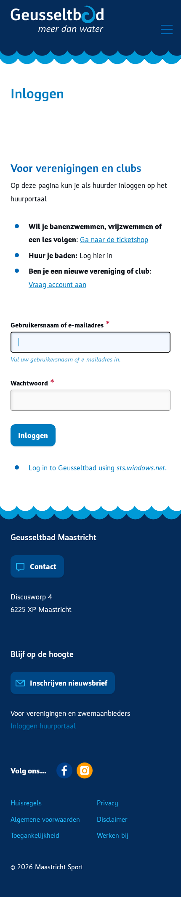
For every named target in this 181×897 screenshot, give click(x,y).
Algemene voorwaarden (45, 819)
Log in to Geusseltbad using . (98, 467)
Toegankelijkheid (35, 835)
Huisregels (26, 802)
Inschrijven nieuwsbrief (67, 683)
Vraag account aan (57, 284)
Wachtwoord (29, 383)
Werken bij (112, 835)
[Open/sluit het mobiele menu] (167, 29)
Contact (42, 566)
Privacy (107, 802)
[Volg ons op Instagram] (85, 770)
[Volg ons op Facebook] (64, 770)
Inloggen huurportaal (43, 726)
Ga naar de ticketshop (114, 239)
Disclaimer (112, 819)
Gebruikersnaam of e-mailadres (57, 325)
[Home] (57, 21)
